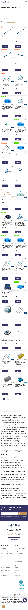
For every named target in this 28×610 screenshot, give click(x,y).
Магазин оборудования (6, 551)
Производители (18, 561)
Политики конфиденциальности (12, 604)
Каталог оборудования (20, 548)
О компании (17, 575)
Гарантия (17, 572)
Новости (3, 556)
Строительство (4, 548)
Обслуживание (4, 577)
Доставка (17, 570)
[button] (23, 2)
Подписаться (23, 513)
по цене (17, 21)
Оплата (16, 567)
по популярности (10, 21)
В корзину (5, 46)
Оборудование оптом (20, 551)
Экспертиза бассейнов (6, 570)
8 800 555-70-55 (14, 530)
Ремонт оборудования (6, 567)
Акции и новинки (19, 558)
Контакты (17, 577)
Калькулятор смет (19, 553)
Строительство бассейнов (7, 572)
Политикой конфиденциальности (19, 516)
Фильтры (5, 18)
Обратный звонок (14, 539)
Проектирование (5, 575)
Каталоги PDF (18, 556)
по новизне (22, 21)
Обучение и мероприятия (6, 553)
